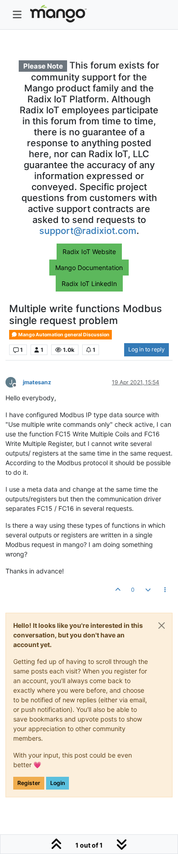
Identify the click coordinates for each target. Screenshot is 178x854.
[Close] (161, 625)
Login (57, 783)
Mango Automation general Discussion (63, 335)
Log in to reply (146, 349)
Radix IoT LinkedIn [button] (89, 283)
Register (28, 783)
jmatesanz (37, 382)
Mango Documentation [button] (89, 267)
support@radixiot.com (87, 230)
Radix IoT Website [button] (89, 251)
